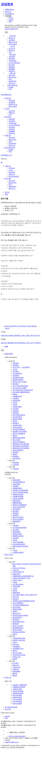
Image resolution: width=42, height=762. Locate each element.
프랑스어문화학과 (19, 442)
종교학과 (16, 511)
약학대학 (16, 413)
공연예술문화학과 (19, 482)
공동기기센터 (17, 580)
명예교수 (12, 50)
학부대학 (16, 624)
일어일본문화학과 (19, 429)
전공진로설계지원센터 (20, 615)
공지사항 (12, 75)
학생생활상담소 (18, 628)
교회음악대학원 (18, 552)
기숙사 (15, 588)
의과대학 (16, 462)
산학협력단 (16, 646)
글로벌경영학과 (18, 380)
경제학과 (16, 365)
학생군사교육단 (18, 626)
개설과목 (12, 58)
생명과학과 (16, 501)
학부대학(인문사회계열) (21, 444)
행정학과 (16, 452)
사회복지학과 (17, 396)
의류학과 (16, 423)
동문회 (15, 590)
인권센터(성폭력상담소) (21, 605)
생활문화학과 (17, 503)
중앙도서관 (16, 613)
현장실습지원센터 (19, 632)
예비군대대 (16, 607)
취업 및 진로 (13, 42)
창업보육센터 (17, 617)
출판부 (15, 673)
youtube (7, 716)
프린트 (7, 192)
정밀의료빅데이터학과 (20, 546)
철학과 (15, 435)
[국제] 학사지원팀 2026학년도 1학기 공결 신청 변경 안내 (20, 335)
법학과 (15, 394)
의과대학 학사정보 (19, 655)
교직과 (15, 369)
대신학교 (16, 663)
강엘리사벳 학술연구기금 (21, 578)
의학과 (15, 540)
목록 (6, 346)
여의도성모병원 (18, 691)
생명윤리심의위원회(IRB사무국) (24, 601)
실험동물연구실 (18, 648)
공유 (6, 194)
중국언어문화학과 (19, 433)
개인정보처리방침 (11, 707)
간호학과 (16, 525)
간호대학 (16, 465)
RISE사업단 (17, 574)
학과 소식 (12, 83)
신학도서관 (16, 667)
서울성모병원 (17, 689)
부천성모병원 (17, 695)
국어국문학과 (17, 373)
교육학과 (16, 486)
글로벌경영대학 (18, 377)
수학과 (15, 404)
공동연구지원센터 (19, 640)
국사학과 (16, 371)
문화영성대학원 (18, 494)
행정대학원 (16, 521)
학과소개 (12, 38)
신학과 (15, 550)
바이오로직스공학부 (20, 388)
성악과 (15, 402)
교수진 (12, 46)
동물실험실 (16, 592)
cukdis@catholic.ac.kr (11, 742)
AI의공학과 (16, 458)
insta (6, 718)
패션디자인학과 (18, 517)
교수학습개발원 (18, 584)
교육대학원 (16, 484)
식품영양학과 (17, 406)
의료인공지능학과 (19, 507)
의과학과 (16, 538)
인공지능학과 (17, 427)
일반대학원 (16, 509)
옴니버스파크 (17, 653)
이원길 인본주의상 (19, 568)
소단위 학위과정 (14, 63)
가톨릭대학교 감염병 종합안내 (23, 576)
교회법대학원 (17, 488)
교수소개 (12, 48)
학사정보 (12, 65)
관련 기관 (8, 677)
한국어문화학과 (18, 450)
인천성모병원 (17, 699)
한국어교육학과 (18, 519)
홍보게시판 (12, 77)
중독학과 (16, 513)
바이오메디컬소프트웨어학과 (23, 390)
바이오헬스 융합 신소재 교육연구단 (25, 595)
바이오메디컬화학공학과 (21, 392)
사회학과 (16, 398)
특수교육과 (16, 440)
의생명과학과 (17, 425)
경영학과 (16, 363)
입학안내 (12, 71)
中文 (10, 89)
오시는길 (8, 709)
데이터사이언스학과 (20, 382)
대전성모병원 (17, 703)
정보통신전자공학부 (20, 431)
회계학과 (16, 456)
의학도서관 (16, 657)
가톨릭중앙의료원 (19, 687)
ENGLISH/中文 (12, 85)
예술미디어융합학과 (20, 505)
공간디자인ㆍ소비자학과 (21, 367)
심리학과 (16, 409)
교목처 (15, 582)
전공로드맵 (12, 61)
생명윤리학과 (17, 534)
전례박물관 (16, 671)
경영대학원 (16, 480)
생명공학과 (16, 400)
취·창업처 (16, 619)
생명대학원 (16, 532)
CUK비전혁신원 (18, 572)
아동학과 (16, 411)
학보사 (15, 634)
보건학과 (16, 530)
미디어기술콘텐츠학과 (20, 386)
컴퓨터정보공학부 (19, 438)
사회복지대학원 (18, 496)
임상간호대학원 (18, 542)
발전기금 (16, 597)
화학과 (15, 454)
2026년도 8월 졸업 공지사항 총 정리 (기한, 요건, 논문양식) (21, 343)
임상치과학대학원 (19, 544)
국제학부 (16, 375)
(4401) (23, 736)
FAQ (10, 79)
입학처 (15, 611)
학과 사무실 (13, 44)
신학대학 (16, 469)
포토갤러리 (12, 81)
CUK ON (16, 570)
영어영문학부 (17, 417)
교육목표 (12, 40)
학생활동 (12, 69)
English (11, 87)
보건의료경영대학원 (20, 527)
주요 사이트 (9, 554)
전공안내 (12, 36)
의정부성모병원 (18, 693)
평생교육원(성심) (18, 621)
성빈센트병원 (17, 701)
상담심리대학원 (18, 498)
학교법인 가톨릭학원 (20, 685)
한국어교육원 (17, 630)
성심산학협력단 (18, 603)
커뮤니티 (12, 73)
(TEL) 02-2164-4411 (15, 736)
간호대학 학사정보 (19, 638)
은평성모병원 (17, 697)
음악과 (15, 421)
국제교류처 (16, 586)
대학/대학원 (9, 354)
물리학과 (16, 384)
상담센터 (16, 599)
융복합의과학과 (18, 536)
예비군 (15, 650)
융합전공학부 (17, 419)
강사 (10, 52)
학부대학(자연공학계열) (21, 446)
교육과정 (12, 56)
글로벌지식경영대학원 (20, 490)
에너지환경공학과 (19, 415)
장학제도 (12, 67)
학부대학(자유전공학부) (21, 448)
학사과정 (12, 54)
